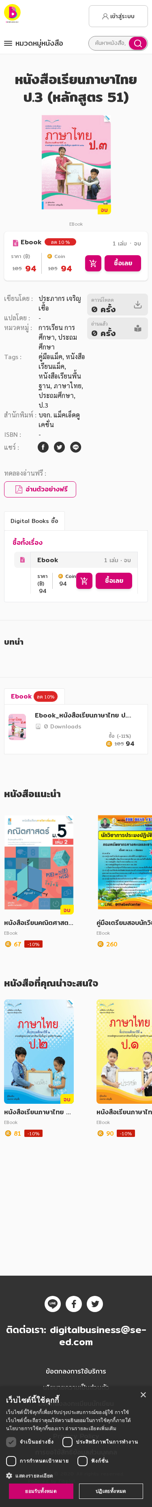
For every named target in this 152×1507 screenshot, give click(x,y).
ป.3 (43, 405)
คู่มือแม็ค (50, 356)
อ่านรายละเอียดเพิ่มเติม (90, 1428)
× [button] (143, 1395)
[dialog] (76, 1446)
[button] (76, 1475)
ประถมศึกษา (56, 395)
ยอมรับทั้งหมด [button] (41, 1491)
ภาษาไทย (67, 385)
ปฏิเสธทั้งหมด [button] (111, 1491)
